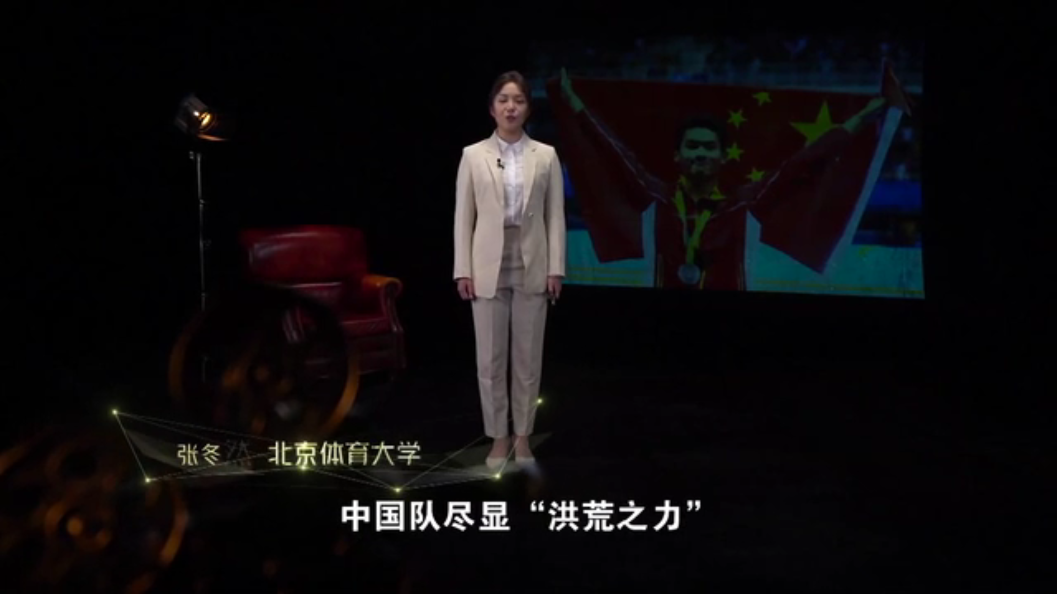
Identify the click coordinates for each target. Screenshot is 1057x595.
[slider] (1037, 589)
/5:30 (22, 589)
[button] (4, 589)
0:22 (14, 589)
